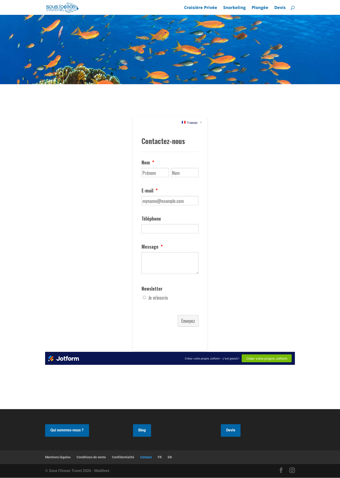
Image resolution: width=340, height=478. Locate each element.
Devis (280, 8)
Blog (142, 430)
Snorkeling (234, 8)
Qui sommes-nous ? (66, 430)
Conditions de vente (91, 457)
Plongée (260, 8)
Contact (146, 457)
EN (170, 457)
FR (160, 457)
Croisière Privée (200, 8)
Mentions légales (58, 457)
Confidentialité (123, 457)
